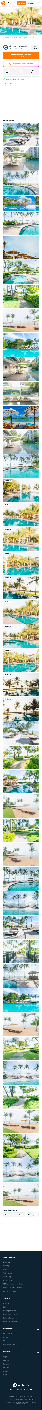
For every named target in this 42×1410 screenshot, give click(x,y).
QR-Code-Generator (10, 1290)
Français (6, 1370)
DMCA (5, 1306)
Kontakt (5, 1336)
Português (6, 1363)
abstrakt (8, 1214)
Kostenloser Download (21, 56)
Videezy (5, 1268)
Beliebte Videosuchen (10, 1321)
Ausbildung (7, 1276)
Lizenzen (6, 1302)
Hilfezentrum (7, 1333)
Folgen (35, 48)
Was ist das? (20, 79)
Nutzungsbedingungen (13, 1401)
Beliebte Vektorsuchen (11, 1313)
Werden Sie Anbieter (10, 1343)
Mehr (5, 1374)
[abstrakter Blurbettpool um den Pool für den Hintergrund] (20, 157)
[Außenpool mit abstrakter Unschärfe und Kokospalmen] (20, 683)
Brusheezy (6, 1261)
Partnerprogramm (9, 1310)
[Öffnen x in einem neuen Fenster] (27, 1388)
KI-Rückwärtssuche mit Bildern (13, 1283)
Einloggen (31, 3)
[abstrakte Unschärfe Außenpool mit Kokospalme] (20, 489)
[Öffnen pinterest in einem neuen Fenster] (20, 1388)
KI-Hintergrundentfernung (12, 1287)
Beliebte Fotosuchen (10, 1317)
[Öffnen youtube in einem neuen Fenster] (30, 1388)
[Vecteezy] (3, 3)
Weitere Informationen (12, 83)
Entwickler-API (8, 1279)
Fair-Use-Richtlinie (20, 1403)
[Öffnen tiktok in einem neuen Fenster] (23, 1388)
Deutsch (6, 1367)
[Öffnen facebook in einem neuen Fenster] (10, 1388)
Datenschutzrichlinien (28, 1401)
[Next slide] (34, 1213)
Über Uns (6, 1340)
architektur (20, 1214)
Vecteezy (6, 1265)
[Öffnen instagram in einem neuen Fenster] (14, 1388)
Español (6, 1359)
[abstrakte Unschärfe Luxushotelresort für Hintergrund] (20, 295)
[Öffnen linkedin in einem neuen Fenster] (17, 1388)
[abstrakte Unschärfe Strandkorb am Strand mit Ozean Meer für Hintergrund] (20, 319)
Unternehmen (8, 1272)
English (5, 1356)
